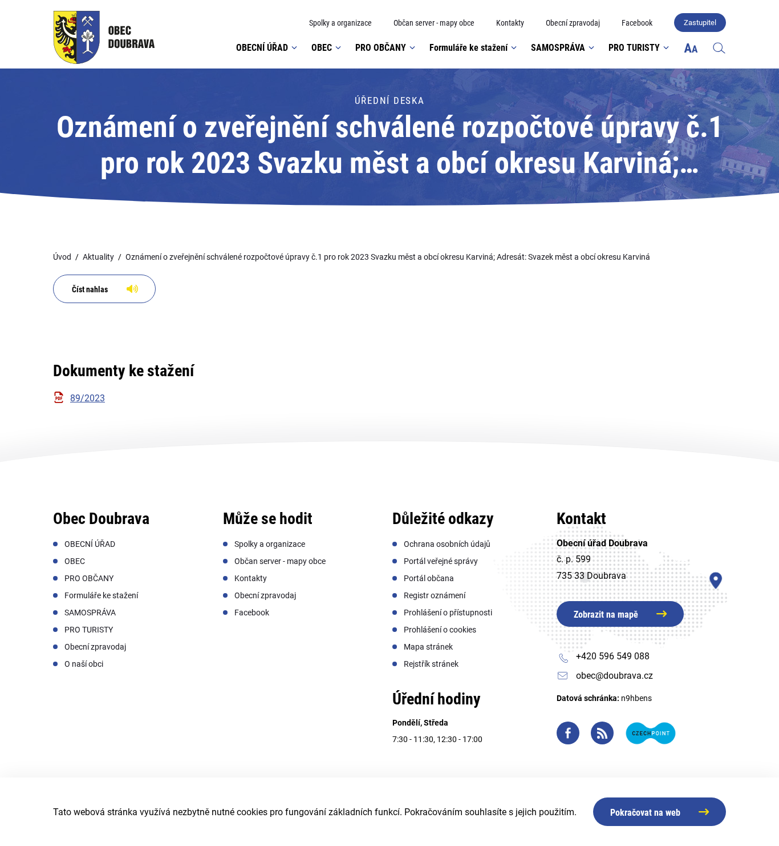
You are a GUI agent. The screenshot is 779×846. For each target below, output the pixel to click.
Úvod (62, 256)
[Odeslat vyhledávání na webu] (707, 82)
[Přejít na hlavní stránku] (104, 37)
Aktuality (98, 256)
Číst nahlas (90, 289)
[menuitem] (340, 23)
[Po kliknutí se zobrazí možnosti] (691, 48)
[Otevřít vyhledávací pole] (719, 47)
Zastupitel (700, 22)
